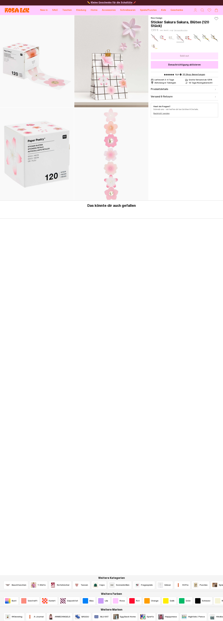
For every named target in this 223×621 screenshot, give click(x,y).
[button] (67, 10)
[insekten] (154, 46)
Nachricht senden (161, 113)
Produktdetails (159, 89)
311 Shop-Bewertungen (193, 74)
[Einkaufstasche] (216, 10)
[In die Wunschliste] (216, 20)
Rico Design (156, 18)
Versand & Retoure (161, 96)
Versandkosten (181, 30)
